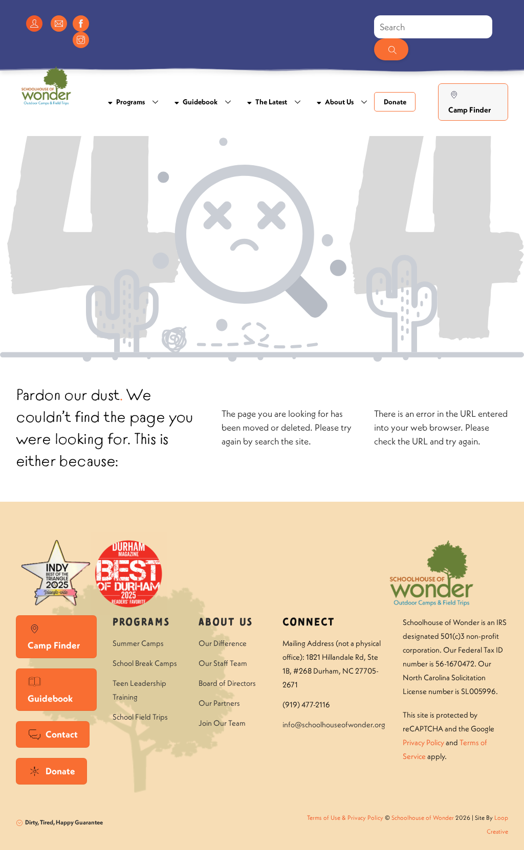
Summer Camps (138, 643)
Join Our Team (222, 723)
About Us (338, 101)
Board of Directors (227, 683)
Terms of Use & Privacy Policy (345, 817)
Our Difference (223, 643)
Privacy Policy (423, 742)
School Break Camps (145, 663)
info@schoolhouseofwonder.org (333, 724)
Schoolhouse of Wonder (422, 817)
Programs (130, 101)
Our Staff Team (223, 663)
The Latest (270, 101)
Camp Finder (469, 110)
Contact (62, 734)
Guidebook (199, 101)
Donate (395, 101)
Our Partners (219, 703)
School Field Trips (140, 717)
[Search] (391, 49)
